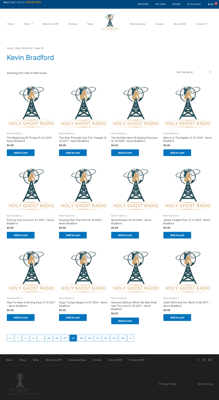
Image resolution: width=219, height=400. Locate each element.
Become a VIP (50, 24)
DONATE (176, 4)
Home (10, 24)
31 (97, 338)
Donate (159, 24)
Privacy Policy (167, 384)
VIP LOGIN (160, 4)
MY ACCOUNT (194, 4)
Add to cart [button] (21, 152)
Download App (137, 24)
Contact (200, 24)
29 (81, 338)
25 (48, 338)
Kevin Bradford (24, 48)
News (90, 24)
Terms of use (205, 384)
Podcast (72, 24)
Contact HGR (136, 360)
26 (56, 338)
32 (105, 338)
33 (114, 338)
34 (122, 338)
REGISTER (143, 4)
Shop (27, 24)
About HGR (179, 24)
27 (65, 338)
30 (89, 338)
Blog (35, 360)
